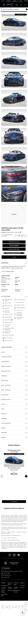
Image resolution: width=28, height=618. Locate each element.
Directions (22, 587)
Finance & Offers (10, 583)
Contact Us (6, 568)
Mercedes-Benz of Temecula (3, 607)
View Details (14, 501)
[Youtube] (18, 555)
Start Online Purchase (14, 242)
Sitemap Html (16, 607)
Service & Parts (16, 583)
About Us (22, 583)
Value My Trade (11, 590)
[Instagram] (14, 555)
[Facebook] (9, 555)
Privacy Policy (7, 607)
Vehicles (3, 583)
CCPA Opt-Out (23, 607)
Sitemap (12, 606)
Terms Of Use (10, 607)
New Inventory (4, 585)
